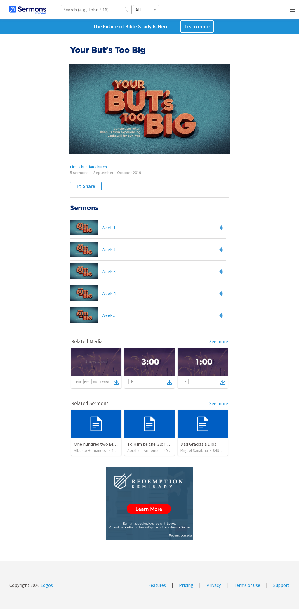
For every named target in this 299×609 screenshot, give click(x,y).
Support (281, 585)
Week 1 (109, 227)
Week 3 (109, 271)
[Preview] (221, 227)
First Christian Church (88, 166)
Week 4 (109, 293)
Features (157, 585)
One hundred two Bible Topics (103, 444)
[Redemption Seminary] (149, 503)
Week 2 (109, 249)
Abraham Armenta (143, 450)
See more (218, 341)
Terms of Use (247, 585)
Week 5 (109, 315)
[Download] (116, 382)
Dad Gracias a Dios (198, 444)
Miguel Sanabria (194, 450)
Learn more (197, 26)
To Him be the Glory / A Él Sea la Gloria (165, 444)
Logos (46, 585)
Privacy (213, 585)
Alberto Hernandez (90, 450)
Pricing (186, 585)
